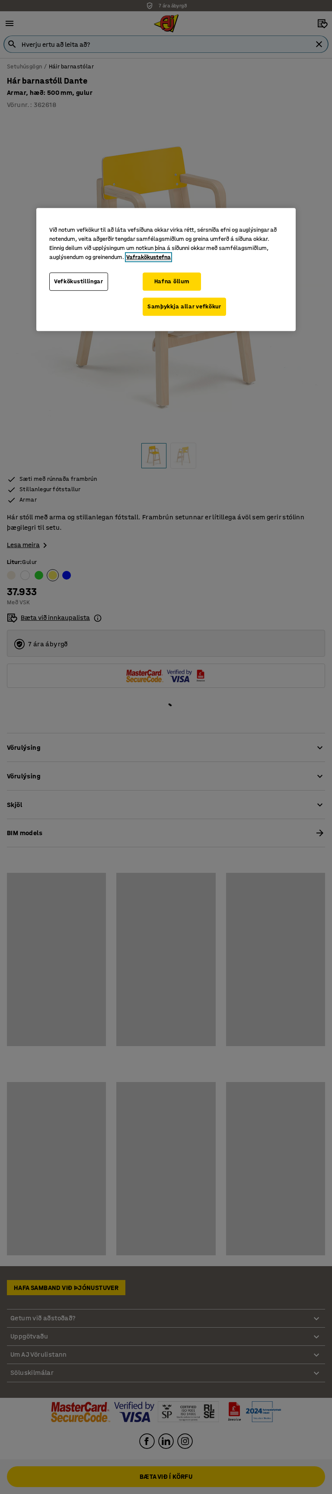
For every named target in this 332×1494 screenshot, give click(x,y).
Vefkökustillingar (78, 281)
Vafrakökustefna (148, 257)
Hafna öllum (172, 281)
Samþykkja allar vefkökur (184, 306)
